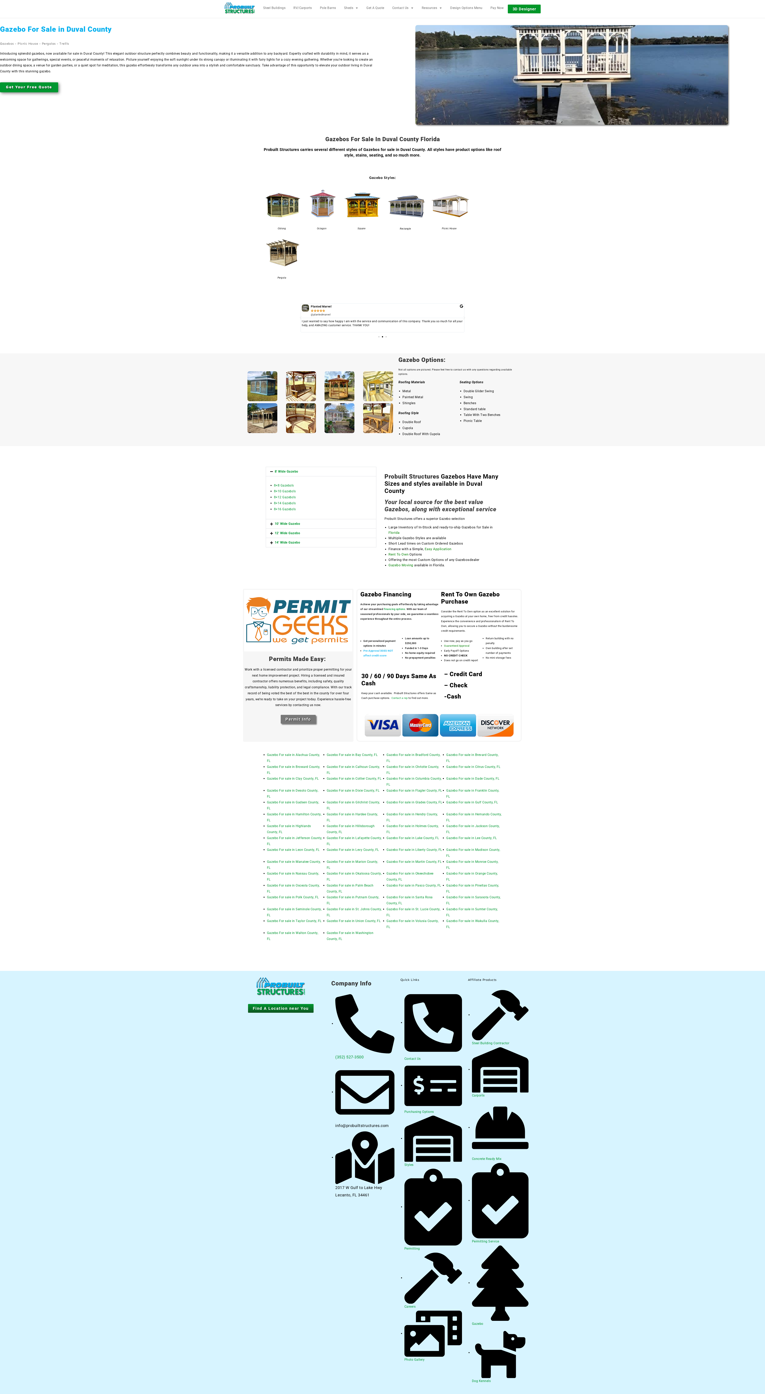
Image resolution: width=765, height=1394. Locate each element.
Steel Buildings (274, 8)
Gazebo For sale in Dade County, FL (472, 778)
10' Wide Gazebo (287, 524)
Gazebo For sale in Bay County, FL (352, 755)
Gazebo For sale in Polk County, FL (293, 897)
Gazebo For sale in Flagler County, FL (414, 790)
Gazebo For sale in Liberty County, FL (414, 850)
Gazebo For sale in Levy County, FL (353, 850)
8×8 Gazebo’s (284, 485)
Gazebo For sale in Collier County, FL (354, 778)
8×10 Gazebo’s (285, 491)
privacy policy (742, 1382)
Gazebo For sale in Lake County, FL (412, 838)
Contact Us (400, 8)
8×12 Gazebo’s (285, 497)
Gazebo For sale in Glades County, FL (414, 802)
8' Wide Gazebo (286, 471)
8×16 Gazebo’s (285, 509)
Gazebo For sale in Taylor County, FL (294, 921)
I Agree (656, 1382)
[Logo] (239, 8)
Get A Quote (375, 8)
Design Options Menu (466, 8)
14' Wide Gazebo (287, 542)
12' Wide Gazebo (287, 533)
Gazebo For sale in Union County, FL (354, 921)
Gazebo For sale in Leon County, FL (293, 850)
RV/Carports (302, 8)
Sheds (348, 8)
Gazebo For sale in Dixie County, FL (353, 790)
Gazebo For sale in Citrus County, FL (473, 767)
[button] (301, 318)
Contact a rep (399, 698)
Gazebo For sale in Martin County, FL (414, 862)
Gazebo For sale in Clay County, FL (293, 778)
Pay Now (497, 8)
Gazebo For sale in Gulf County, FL (472, 802)
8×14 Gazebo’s (285, 503)
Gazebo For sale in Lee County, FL (471, 838)
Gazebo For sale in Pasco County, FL (413, 885)
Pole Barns (328, 8)
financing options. (395, 609)
